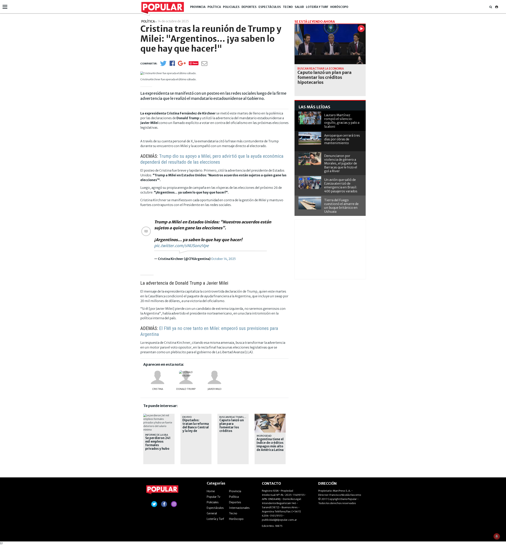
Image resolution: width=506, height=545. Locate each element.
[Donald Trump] (186, 377)
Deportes (249, 7)
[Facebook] (172, 64)
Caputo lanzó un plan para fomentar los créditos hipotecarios (231, 427)
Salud (299, 7)
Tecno (288, 7)
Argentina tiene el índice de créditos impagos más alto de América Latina (270, 444)
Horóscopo (339, 7)
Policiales (231, 7)
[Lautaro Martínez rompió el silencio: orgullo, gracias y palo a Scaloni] (309, 117)
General (212, 513)
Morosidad (264, 435)
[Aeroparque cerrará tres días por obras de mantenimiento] (309, 138)
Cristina (157, 388)
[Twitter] (163, 65)
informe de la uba (156, 434)
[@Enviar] (204, 64)
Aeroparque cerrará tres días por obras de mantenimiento (342, 139)
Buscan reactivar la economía (239, 417)
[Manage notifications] (497, 536)
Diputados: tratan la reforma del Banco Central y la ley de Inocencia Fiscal (195, 427)
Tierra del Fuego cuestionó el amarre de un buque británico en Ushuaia (341, 205)
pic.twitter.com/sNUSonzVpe (181, 245)
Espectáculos (270, 7)
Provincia (198, 7)
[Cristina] (157, 377)
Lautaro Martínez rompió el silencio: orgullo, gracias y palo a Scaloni (341, 120)
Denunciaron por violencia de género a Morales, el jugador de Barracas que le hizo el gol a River (340, 163)
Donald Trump (186, 388)
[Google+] (182, 64)
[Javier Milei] (214, 377)
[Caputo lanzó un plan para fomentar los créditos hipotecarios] (330, 44)
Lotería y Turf (317, 7)
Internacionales (239, 508)
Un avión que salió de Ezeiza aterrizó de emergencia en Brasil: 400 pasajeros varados (340, 185)
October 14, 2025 (223, 259)
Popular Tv (213, 497)
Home (211, 491)
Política (214, 7)
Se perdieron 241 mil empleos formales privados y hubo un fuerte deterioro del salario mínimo (157, 448)
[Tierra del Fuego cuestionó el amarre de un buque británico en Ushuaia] (309, 202)
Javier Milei (214, 388)
